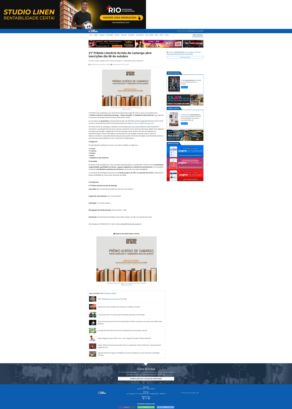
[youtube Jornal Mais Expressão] (149, 398)
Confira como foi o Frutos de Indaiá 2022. (146, 379)
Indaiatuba (115, 64)
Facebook (126, 407)
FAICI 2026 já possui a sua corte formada (112, 299)
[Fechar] (289, 2)
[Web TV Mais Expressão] (185, 175)
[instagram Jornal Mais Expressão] (146, 398)
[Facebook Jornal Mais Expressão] (185, 151)
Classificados (131, 35)
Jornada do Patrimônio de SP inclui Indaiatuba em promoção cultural (122, 330)
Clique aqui (184, 87)
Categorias (102, 35)
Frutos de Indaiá (149, 35)
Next (158, 261)
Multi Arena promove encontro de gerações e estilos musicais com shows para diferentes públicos (130, 322)
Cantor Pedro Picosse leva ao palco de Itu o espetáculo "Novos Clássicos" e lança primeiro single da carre (129, 346)
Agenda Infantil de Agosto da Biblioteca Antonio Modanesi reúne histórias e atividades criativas (129, 354)
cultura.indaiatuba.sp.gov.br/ (143, 123)
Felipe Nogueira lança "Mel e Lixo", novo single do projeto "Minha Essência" (124, 338)
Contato (166, 35)
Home (90, 35)
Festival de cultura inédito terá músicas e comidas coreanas (119, 307)
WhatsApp (146, 407)
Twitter (165, 407)
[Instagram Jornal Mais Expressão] (185, 163)
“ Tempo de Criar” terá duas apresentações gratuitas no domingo (121, 315)
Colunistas (117, 35)
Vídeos (161, 35)
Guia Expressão (140, 35)
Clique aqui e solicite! (185, 57)
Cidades (96, 35)
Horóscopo (124, 35)
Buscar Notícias (198, 35)
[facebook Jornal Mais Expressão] (143, 398)
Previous (94, 261)
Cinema (156, 35)
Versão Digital (109, 35)
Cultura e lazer (125, 64)
